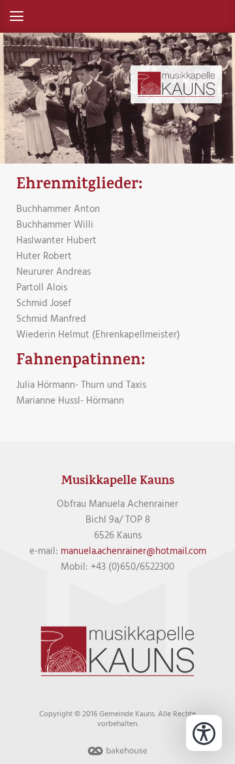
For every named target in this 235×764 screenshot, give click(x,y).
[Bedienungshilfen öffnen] (204, 733)
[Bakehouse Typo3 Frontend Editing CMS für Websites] (117, 756)
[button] (117, 16)
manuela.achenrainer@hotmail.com (133, 551)
